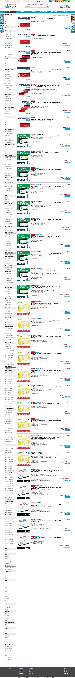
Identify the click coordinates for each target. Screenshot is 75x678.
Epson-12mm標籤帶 (8, 417)
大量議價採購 (32, 11)
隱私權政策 (21, 673)
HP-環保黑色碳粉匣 (8, 157)
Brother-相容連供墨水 (8, 258)
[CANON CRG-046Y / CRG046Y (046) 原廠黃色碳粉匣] (23, 24)
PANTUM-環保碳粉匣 (8, 175)
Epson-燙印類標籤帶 (8, 434)
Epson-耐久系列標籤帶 (8, 437)
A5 (5, 23)
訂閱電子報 (31, 673)
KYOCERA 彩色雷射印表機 (9, 364)
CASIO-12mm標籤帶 (8, 508)
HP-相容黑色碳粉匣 (8, 254)
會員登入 (27, 1)
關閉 (73, 14)
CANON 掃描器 (7, 631)
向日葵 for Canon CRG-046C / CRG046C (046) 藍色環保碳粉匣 (45, 403)
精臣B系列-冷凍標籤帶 (8, 545)
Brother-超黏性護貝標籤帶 (9, 401)
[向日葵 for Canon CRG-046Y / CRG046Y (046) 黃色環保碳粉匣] (23, 308)
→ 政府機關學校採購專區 (29, 4)
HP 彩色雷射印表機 (8, 346)
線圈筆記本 (7, 199)
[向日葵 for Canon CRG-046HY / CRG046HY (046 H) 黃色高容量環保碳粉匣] (23, 341)
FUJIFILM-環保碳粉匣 (8, 214)
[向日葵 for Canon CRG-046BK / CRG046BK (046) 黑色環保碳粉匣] (23, 425)
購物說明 (21, 670)
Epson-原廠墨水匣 (8, 98)
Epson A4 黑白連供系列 (9, 337)
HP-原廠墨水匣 (7, 96)
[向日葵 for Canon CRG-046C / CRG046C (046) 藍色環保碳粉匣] (23, 408)
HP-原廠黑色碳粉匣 (8, 32)
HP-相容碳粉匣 (7, 234)
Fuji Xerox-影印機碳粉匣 (9, 140)
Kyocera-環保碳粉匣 (8, 173)
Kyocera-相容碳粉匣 (8, 245)
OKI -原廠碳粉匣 (7, 52)
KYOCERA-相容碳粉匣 (8, 285)
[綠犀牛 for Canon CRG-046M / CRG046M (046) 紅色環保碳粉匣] (23, 157)
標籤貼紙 (6, 609)
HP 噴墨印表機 (7, 319)
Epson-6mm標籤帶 (8, 414)
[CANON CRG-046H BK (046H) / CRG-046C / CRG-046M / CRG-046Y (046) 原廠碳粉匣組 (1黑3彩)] (23, 90)
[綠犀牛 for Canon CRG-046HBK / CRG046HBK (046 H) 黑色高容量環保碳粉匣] (23, 224)
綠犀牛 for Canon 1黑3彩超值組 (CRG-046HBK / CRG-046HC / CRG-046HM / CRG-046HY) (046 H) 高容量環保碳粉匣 (45, 270)
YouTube (66, 673)
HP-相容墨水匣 (7, 300)
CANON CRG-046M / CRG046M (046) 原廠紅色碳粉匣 (43, 35)
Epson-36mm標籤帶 (8, 423)
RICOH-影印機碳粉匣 (8, 135)
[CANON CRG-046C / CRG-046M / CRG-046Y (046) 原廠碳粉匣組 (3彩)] (23, 107)
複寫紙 (6, 655)
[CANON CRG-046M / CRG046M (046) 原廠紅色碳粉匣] (23, 40)
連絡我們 (12, 1)
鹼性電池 (6, 637)
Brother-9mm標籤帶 (8, 383)
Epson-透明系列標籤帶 (8, 435)
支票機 (6, 593)
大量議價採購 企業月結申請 (39, 4)
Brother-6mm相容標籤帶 (9, 459)
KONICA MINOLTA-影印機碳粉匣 (10, 192)
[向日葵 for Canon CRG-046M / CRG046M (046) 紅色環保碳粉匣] (23, 325)
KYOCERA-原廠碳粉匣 (8, 54)
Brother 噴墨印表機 (8, 324)
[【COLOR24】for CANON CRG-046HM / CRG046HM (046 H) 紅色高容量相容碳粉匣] (23, 509)
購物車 (40, 1)
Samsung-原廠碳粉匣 (8, 45)
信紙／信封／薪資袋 (8, 646)
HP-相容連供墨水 (8, 263)
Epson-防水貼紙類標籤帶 (9, 441)
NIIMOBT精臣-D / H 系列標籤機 (10, 521)
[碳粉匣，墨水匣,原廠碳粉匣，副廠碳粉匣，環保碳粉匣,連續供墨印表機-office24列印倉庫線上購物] (10, 5)
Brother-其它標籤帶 (8, 406)
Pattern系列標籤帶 (8, 430)
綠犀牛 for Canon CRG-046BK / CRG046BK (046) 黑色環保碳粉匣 (46, 253)
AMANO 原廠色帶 (8, 76)
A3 (5, 120)
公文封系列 (7, 652)
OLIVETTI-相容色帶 (8, 89)
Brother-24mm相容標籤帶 (9, 466)
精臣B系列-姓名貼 (8, 530)
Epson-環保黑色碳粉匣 (8, 208)
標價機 (6, 587)
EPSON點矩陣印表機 (8, 368)
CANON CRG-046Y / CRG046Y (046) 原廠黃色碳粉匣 (43, 18)
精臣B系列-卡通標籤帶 (8, 528)
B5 (5, 21)
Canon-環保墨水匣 (8, 230)
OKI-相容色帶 (7, 87)
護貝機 (6, 585)
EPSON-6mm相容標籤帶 (9, 448)
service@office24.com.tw (25, 677)
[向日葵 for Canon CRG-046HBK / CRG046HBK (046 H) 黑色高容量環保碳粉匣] (23, 392)
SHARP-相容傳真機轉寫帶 (9, 569)
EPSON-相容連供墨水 (8, 260)
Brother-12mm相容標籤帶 (9, 463)
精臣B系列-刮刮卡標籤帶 (9, 539)
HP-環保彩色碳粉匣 (8, 159)
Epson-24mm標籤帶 (8, 421)
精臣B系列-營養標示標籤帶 (9, 543)
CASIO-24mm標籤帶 (8, 512)
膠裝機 (6, 600)
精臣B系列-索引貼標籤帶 (9, 541)
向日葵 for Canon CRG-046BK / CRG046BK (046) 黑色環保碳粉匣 (46, 420)
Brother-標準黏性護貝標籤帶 (9, 397)
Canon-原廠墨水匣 (8, 100)
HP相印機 (6, 516)
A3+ (5, 578)
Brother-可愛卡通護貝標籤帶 (9, 394)
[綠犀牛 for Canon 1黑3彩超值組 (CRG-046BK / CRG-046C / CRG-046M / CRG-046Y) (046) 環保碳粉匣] (23, 291)
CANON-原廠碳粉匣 (8, 47)
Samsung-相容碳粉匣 (8, 239)
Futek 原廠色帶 (7, 74)
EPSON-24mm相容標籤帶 (9, 455)
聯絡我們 (30, 670)
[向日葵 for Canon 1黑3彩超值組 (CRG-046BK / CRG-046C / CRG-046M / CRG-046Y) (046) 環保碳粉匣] (23, 459)
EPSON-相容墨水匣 (8, 289)
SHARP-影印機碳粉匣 (8, 137)
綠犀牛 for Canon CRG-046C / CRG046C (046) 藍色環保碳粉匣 (45, 236)
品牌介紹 (11, 670)
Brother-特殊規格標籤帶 (9, 399)
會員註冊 (22, 1)
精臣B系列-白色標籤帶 (8, 527)
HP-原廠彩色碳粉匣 (8, 34)
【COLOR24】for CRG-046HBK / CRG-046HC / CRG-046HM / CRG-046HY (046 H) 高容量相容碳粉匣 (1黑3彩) (45, 471)
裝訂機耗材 (7, 615)
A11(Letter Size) (7, 25)
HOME (53, 15)
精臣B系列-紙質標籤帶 (8, 536)
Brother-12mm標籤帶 (8, 385)
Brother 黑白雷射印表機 (9, 355)
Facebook (67, 670)
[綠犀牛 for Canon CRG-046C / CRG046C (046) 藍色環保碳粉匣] (23, 241)
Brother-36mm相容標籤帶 (9, 468)
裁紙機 (6, 591)
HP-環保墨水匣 (7, 179)
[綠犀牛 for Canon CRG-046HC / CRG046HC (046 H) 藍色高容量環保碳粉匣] (23, 208)
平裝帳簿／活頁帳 (8, 650)
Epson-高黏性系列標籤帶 (9, 439)
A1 (5, 626)
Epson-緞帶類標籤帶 (8, 426)
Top (73, 35)
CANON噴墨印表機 (8, 322)
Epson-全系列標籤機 (8, 410)
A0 (5, 624)
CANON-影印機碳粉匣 (8, 131)
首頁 (8, 1)
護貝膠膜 (6, 613)
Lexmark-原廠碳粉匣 (8, 56)
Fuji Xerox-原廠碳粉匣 (8, 41)
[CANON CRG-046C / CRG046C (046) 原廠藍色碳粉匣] (23, 124)
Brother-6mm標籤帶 (8, 381)
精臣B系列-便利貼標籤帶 (9, 534)
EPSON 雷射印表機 (8, 348)
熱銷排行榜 (7, 635)
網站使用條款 (21, 671)
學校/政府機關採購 (43, 11)
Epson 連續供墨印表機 (8, 333)
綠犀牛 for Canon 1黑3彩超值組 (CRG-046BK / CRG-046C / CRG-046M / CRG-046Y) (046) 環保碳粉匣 (46, 287)
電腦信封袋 (7, 563)
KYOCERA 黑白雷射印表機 (9, 362)
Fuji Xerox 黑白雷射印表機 (9, 350)
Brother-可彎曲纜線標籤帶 (9, 403)
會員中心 (17, 1)
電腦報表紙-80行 (7, 556)
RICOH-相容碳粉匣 (8, 250)
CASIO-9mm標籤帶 (8, 506)
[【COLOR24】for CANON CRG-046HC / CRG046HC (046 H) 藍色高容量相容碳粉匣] (23, 525)
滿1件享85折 (41, 134)
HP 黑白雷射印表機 (8, 344)
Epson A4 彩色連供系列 (9, 335)
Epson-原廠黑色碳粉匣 (8, 36)
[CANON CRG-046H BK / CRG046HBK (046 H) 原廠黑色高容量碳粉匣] (23, 74)
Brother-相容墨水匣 (8, 291)
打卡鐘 (6, 589)
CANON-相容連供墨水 (8, 311)
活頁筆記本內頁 (7, 201)
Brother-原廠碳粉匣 (8, 43)
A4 (5, 16)
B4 (5, 19)
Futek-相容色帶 (7, 83)
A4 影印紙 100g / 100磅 (9, 105)
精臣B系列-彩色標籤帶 (8, 525)
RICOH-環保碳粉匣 (8, 171)
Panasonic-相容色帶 (8, 85)
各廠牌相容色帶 (7, 78)
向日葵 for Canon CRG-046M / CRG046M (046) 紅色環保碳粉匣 (45, 320)
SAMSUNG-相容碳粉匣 (9, 282)
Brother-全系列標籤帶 (8, 379)
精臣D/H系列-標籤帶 (8, 523)
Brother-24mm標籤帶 (8, 388)
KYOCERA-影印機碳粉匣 (9, 142)
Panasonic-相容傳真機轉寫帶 (9, 567)
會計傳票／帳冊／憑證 (8, 648)
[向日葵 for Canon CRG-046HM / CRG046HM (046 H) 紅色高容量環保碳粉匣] (23, 358)
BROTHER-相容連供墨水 (9, 267)
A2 (5, 574)
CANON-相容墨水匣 (8, 293)
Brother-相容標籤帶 (8, 457)
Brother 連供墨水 (8, 109)
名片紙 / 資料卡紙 (8, 659)
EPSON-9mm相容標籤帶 (9, 450)
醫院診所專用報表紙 (8, 561)
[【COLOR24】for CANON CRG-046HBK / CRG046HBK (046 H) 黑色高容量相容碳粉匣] (23, 542)
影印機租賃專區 (54, 11)
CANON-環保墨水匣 (8, 296)
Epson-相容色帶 (7, 80)
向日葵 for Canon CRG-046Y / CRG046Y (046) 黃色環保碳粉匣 (45, 303)
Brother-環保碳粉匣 (8, 164)
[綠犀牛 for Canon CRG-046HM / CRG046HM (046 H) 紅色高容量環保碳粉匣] (23, 191)
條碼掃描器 (7, 596)
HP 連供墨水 (7, 111)
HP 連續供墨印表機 (8, 330)
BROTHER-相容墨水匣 (8, 304)
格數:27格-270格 (7, 607)
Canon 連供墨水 (7, 113)
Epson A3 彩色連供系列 (9, 339)
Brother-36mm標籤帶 (8, 390)
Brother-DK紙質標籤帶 (8, 392)
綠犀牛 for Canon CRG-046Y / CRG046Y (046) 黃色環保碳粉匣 (45, 136)
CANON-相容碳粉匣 (8, 243)
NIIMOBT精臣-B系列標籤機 (9, 519)
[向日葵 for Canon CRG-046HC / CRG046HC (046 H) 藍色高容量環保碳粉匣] (23, 375)
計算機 (6, 582)
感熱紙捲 (6, 552)
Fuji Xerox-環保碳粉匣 (8, 168)
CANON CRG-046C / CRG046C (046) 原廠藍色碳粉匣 (43, 119)
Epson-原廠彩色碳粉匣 (8, 38)
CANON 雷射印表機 (8, 359)
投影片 (6, 620)
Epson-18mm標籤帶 (8, 419)
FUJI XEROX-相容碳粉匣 (9, 278)
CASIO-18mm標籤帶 (8, 510)
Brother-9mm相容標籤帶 (9, 461)
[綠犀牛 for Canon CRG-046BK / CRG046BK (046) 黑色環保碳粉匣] (23, 258)
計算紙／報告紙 (7, 657)
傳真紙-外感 (7, 550)
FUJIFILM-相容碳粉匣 (8, 248)
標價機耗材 (7, 618)
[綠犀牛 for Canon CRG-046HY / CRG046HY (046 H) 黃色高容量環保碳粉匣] (23, 174)
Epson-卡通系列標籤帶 (8, 428)
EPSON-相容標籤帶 (8, 446)
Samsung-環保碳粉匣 (8, 219)
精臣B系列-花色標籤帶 (8, 532)
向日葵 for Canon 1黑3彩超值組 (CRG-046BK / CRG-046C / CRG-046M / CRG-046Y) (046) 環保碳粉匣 (46, 454)
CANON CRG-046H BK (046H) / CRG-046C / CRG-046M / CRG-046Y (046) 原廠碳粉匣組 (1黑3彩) (45, 86)
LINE (66, 671)
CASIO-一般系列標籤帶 (9, 503)
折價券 (33, 1)
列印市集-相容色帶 (8, 92)
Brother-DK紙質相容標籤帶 (9, 470)
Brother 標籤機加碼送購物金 (9, 374)
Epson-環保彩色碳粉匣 (8, 162)
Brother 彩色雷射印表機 (9, 357)
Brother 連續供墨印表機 (9, 328)
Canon (62, 15)
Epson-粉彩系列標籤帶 (8, 432)
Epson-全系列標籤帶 (8, 412)
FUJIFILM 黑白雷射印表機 (9, 353)
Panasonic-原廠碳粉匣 (8, 50)
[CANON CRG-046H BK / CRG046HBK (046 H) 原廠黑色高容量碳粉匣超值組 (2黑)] (23, 57)
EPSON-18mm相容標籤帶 (9, 454)
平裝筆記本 (7, 197)
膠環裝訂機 (7, 598)
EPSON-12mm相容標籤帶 (9, 452)
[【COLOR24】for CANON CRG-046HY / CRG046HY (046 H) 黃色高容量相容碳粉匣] (23, 492)
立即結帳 (46, 1)
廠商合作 (46, 4)
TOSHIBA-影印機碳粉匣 (9, 133)
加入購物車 (67, 28)
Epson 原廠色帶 (7, 71)
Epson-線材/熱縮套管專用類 (9, 443)
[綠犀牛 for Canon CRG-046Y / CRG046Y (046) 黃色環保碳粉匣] (23, 141)
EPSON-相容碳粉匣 (8, 241)
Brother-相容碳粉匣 (8, 236)
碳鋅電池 (6, 639)
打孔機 (6, 602)
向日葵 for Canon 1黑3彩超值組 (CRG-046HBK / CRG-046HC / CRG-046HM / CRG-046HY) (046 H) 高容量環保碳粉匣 (45, 438)
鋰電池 (6, 642)
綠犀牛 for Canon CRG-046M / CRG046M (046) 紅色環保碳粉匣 (45, 152)
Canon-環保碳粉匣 (8, 166)
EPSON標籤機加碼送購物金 (9, 372)
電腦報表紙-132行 (8, 558)
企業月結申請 (21, 11)
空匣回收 (65, 11)
